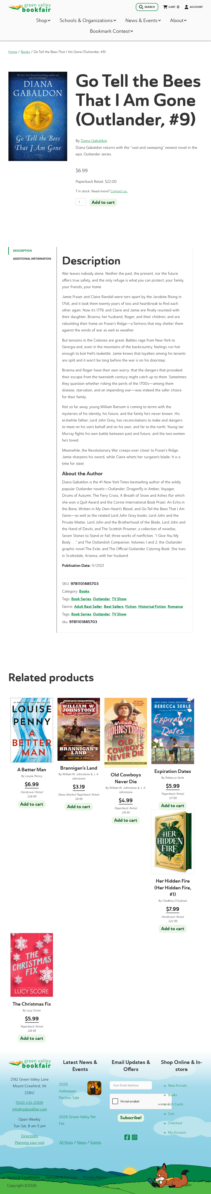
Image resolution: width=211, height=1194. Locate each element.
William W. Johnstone (76, 774)
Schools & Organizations (86, 20)
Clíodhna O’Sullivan (175, 901)
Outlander (101, 598)
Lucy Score (34, 1010)
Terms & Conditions (23, 1177)
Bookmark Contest (110, 31)
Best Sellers (113, 606)
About (176, 20)
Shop (41, 20)
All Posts (66, 1142)
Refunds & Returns (61, 1177)
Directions (29, 1136)
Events (95, 1142)
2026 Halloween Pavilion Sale (69, 1091)
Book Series (81, 598)
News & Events (141, 20)
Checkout (175, 1123)
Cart (171, 1114)
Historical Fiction (152, 606)
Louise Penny (33, 776)
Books (25, 52)
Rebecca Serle (174, 778)
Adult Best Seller (88, 606)
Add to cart (103, 202)
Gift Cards (175, 1104)
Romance (175, 606)
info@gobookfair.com (29, 1109)
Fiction (130, 606)
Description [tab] (22, 251)
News (81, 1142)
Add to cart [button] (31, 804)
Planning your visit (29, 1142)
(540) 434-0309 (29, 1102)
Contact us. (119, 191)
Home (12, 52)
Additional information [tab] (32, 259)
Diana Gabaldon (94, 141)
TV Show (119, 598)
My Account (177, 1132)
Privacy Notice (95, 1177)
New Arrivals (177, 1085)
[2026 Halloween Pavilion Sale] (94, 1088)
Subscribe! (131, 1118)
